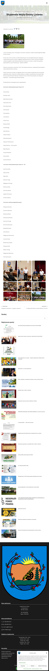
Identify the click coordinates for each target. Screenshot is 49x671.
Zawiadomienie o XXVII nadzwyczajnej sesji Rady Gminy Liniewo (30, 476)
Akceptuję (23, 665)
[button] (46, 653)
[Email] (19, 29)
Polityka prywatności (35, 668)
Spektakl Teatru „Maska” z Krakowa (24, 390)
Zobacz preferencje (42, 665)
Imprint (40, 668)
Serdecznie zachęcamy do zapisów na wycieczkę (27, 519)
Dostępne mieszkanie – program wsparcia (11, 307)
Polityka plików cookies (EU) (7, 653)
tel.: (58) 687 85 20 (7, 621)
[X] (17, 29)
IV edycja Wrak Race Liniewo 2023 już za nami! (37, 307)
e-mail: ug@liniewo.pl (8, 627)
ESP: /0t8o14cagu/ (7, 629)
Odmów (32, 665)
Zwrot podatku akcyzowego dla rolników (25, 454)
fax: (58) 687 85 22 (7, 624)
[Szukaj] (45, 318)
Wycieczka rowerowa (22, 508)
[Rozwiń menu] (46, 3)
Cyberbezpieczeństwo (6, 656)
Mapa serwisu (4, 658)
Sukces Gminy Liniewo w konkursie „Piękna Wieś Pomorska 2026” (30, 336)
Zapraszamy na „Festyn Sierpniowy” (24, 368)
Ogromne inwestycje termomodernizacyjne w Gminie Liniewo (29, 530)
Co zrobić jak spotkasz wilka (23, 465)
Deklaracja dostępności (6, 654)
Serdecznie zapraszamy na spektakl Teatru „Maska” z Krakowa (29, 443)
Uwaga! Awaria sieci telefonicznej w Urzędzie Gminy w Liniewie (29, 433)
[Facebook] (14, 29)
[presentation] (8, 329)
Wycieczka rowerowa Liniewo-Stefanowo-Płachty (27, 400)
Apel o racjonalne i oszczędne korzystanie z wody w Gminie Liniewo (30, 379)
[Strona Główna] (15, 11)
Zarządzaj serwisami (22, 662)
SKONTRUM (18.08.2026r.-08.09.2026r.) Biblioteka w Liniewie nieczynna (31, 411)
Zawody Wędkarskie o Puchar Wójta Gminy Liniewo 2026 (28, 487)
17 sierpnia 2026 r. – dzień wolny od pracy (25, 422)
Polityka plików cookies (27, 668)
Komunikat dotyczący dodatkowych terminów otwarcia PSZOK (29, 325)
